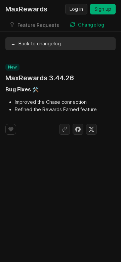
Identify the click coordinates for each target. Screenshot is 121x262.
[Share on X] (91, 129)
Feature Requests (38, 25)
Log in (76, 9)
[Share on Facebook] (78, 129)
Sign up (102, 9)
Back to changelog (36, 43)
